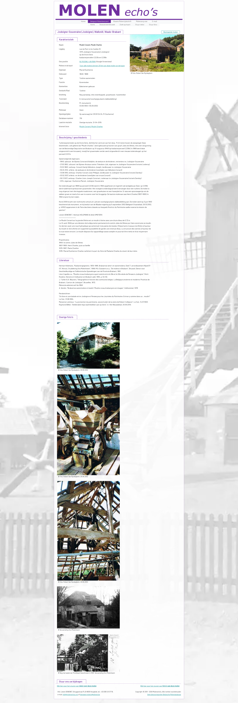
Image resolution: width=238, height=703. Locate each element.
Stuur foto (153, 24)
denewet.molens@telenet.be (90, 695)
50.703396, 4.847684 (87, 61)
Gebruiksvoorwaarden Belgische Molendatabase (164, 695)
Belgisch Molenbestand (99, 21)
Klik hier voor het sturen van (76, 686)
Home (83, 21)
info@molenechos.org (70, 695)
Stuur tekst (139, 24)
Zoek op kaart (125, 24)
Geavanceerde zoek (107, 24)
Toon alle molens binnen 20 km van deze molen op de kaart (102, 66)
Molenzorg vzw (141, 21)
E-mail (154, 21)
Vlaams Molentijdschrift (122, 21)
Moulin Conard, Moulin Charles (91, 126)
